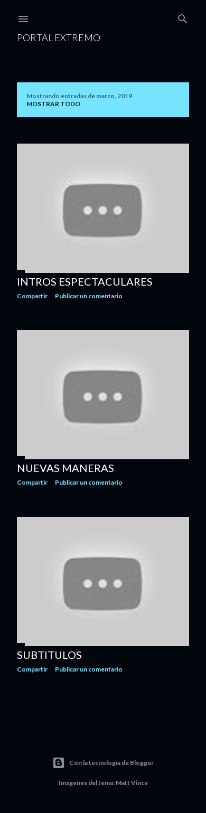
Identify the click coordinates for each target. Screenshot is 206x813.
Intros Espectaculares (85, 281)
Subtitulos (49, 654)
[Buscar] (182, 16)
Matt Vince (132, 783)
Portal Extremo (58, 37)
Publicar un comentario (89, 296)
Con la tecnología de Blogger (111, 763)
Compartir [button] (32, 296)
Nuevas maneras (65, 467)
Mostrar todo (53, 104)
